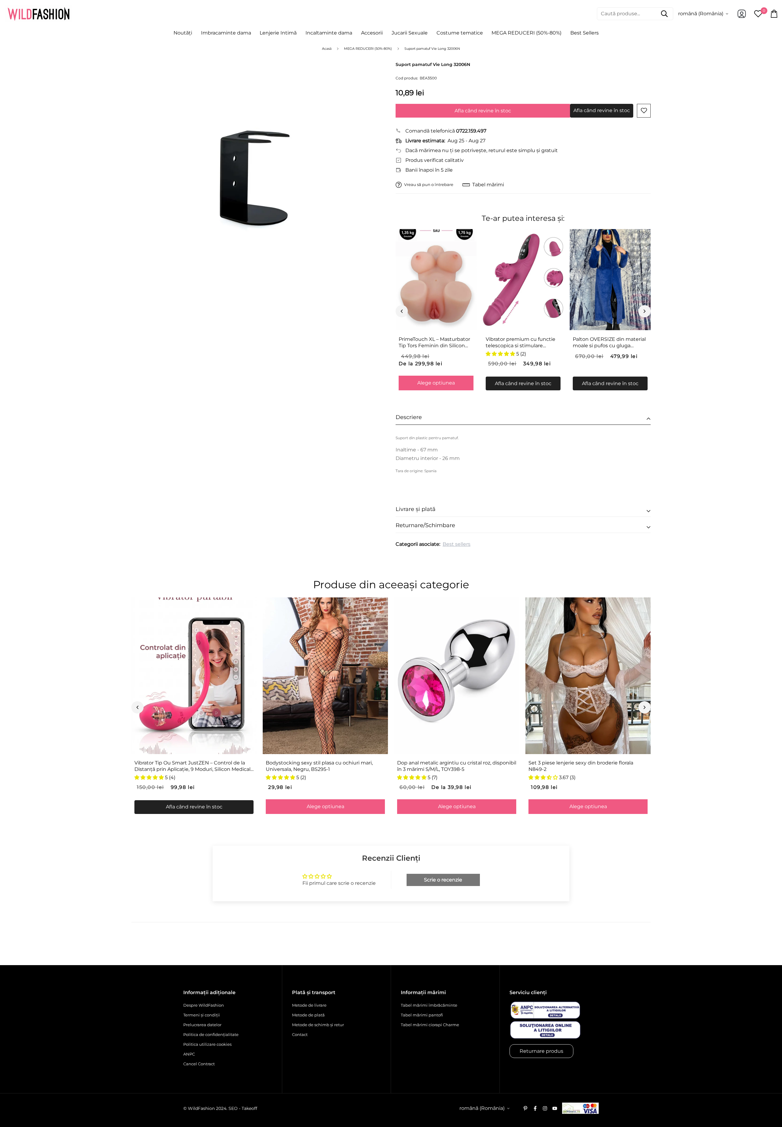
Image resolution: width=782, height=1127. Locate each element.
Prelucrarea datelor (202, 1024)
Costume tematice (460, 33)
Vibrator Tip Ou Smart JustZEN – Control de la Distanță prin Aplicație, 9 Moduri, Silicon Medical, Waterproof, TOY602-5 (192, 766)
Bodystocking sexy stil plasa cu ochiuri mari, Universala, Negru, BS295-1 (319, 766)
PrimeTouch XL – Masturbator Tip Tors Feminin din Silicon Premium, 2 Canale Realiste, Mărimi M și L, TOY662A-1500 (434, 342)
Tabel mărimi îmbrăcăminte (429, 1005)
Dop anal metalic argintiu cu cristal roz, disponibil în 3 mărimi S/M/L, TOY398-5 (456, 766)
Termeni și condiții (201, 1014)
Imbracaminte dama (226, 33)
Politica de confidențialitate (211, 1034)
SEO (233, 1108)
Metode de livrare (309, 1005)
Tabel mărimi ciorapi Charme (430, 1024)
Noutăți (183, 33)
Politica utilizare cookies (207, 1044)
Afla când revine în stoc (483, 111)
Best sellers (456, 544)
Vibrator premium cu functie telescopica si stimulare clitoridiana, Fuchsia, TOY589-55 (521, 342)
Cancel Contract (199, 1063)
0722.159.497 (471, 131)
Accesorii (372, 33)
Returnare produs (541, 1051)
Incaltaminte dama (328, 33)
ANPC (189, 1054)
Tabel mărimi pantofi (422, 1014)
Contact (300, 1034)
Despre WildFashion (203, 1005)
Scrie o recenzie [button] (443, 880)
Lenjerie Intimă (278, 33)
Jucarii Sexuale (410, 33)
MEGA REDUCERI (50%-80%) (526, 33)
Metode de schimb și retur (318, 1024)
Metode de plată (308, 1014)
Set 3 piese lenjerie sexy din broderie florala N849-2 (580, 766)
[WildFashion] (38, 13)
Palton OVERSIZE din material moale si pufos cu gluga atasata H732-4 (609, 342)
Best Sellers (584, 33)
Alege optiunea (436, 383)
